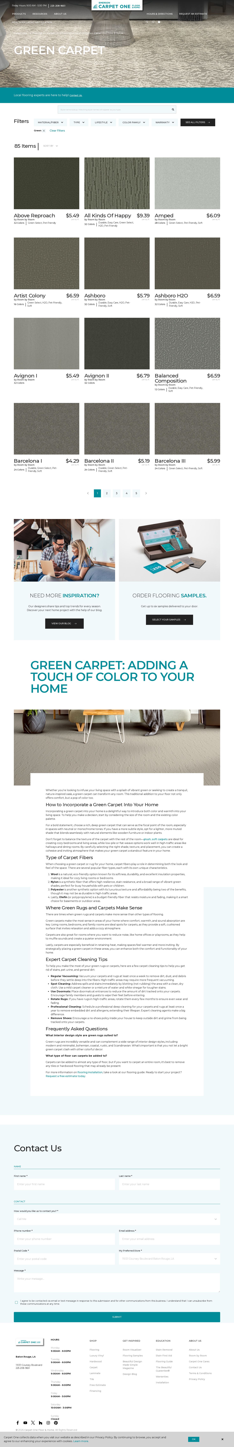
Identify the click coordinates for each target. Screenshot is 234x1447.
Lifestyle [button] (101, 122)
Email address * (127, 1231)
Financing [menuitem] (95, 1391)
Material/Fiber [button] (48, 122)
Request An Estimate (193, 13)
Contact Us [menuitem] (195, 1367)
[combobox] (114, 110)
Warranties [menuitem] (162, 1376)
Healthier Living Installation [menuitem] (32, 22)
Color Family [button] (132, 122)
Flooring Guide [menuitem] (164, 1361)
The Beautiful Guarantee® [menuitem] (163, 1369)
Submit (117, 1316)
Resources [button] (39, 13)
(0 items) (159, 22)
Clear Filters (57, 130)
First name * (20, 1176)
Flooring (37, 33)
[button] (147, 22)
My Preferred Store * (130, 1251)
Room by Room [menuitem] (198, 1355)
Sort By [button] (48, 145)
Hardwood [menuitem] (96, 1361)
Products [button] (19, 13)
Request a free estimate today (65, 1076)
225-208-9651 (57, 5)
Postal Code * (21, 1251)
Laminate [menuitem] (95, 1373)
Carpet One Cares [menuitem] (199, 1361)
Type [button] (77, 122)
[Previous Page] (88, 493)
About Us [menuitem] (194, 1349)
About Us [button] (60, 13)
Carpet (51, 33)
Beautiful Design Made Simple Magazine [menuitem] (132, 1365)
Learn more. (81, 1441)
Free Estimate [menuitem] (98, 1385)
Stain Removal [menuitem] (164, 1349)
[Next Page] (146, 493)
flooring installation (90, 1072)
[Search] (173, 110)
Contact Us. (76, 95)
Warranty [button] (163, 122)
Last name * (125, 1176)
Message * (19, 1270)
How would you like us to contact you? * (36, 1211)
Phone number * (23, 1231)
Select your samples (166, 619)
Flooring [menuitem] (94, 1349)
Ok (193, 1439)
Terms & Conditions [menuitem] (200, 1373)
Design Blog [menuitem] (130, 1374)
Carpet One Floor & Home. (39, 1430)
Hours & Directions (160, 13)
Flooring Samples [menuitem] (133, 1355)
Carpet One (20, 33)
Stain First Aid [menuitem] (164, 1355)
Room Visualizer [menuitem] (132, 1349)
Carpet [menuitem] (93, 1367)
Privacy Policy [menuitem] (197, 1379)
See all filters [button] (195, 122)
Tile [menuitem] (92, 1379)
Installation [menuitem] (162, 1382)
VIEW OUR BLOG (61, 623)
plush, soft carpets (156, 839)
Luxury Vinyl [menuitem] (97, 1355)
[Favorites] (153, 22)
